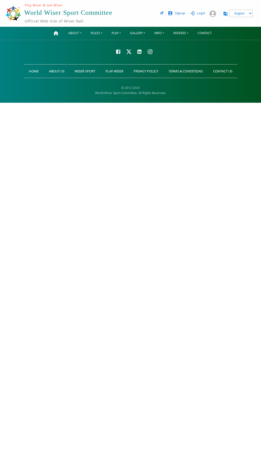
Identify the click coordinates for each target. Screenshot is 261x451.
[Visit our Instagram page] (150, 51)
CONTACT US (222, 71)
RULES (95, 33)
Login (201, 13)
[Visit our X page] (129, 51)
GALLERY (136, 33)
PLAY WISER (114, 71)
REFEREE (179, 33)
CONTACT (205, 33)
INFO (158, 33)
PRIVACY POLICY (146, 71)
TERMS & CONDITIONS (185, 71)
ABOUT (73, 33)
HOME (34, 71)
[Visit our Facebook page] (118, 51)
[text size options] (161, 13)
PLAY (115, 33)
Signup (180, 13)
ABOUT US (56, 71)
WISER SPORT (85, 71)
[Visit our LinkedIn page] (139, 51)
